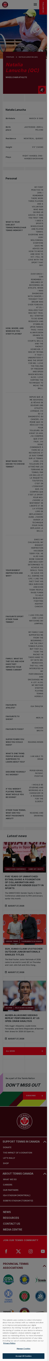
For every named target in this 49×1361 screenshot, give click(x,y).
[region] (23, 1336)
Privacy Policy (9, 1343)
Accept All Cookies (23, 1356)
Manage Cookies (23, 1348)
